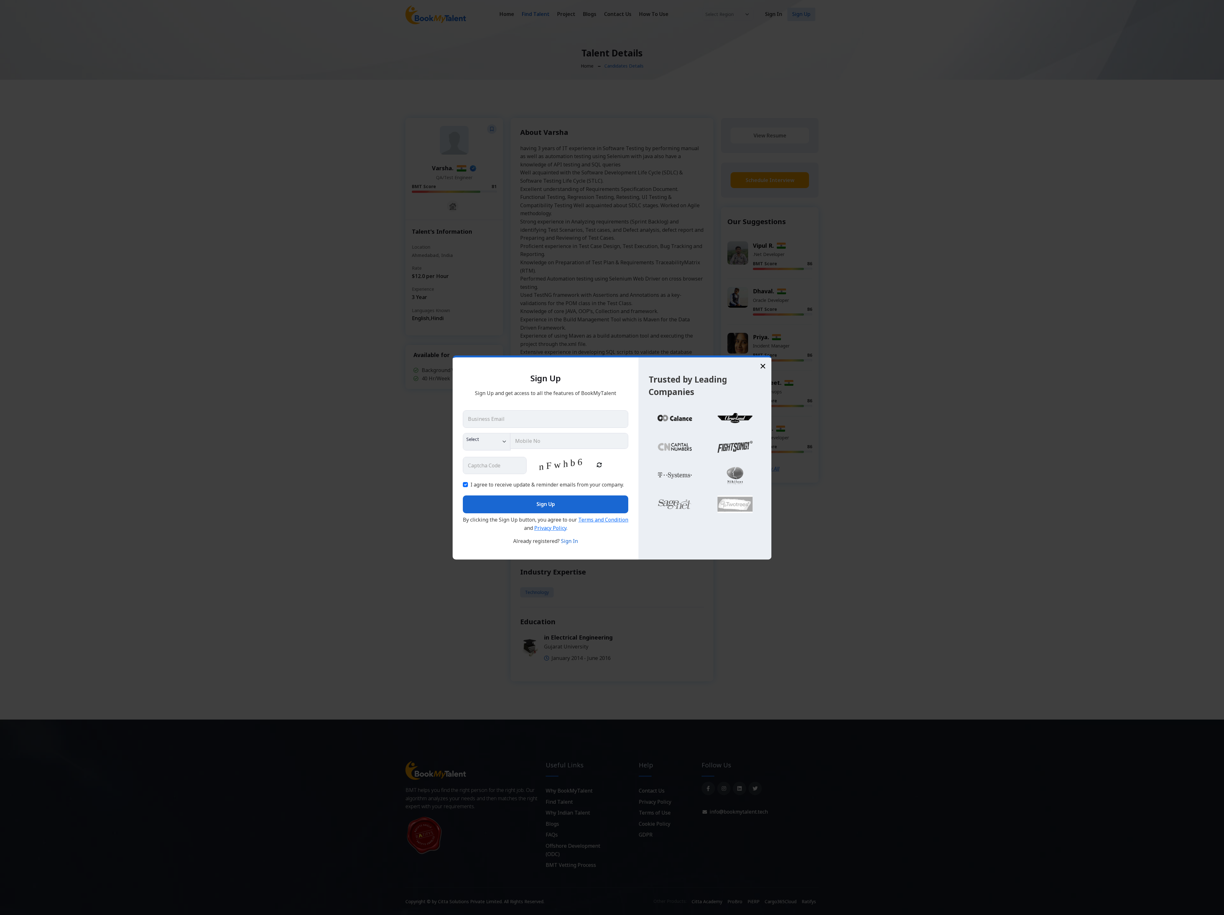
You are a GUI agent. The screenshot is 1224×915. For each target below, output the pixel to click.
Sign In (569, 541)
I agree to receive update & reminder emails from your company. (547, 484)
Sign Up (545, 504)
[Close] (763, 366)
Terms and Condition (603, 519)
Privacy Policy (550, 527)
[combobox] (487, 441)
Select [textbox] (472, 439)
